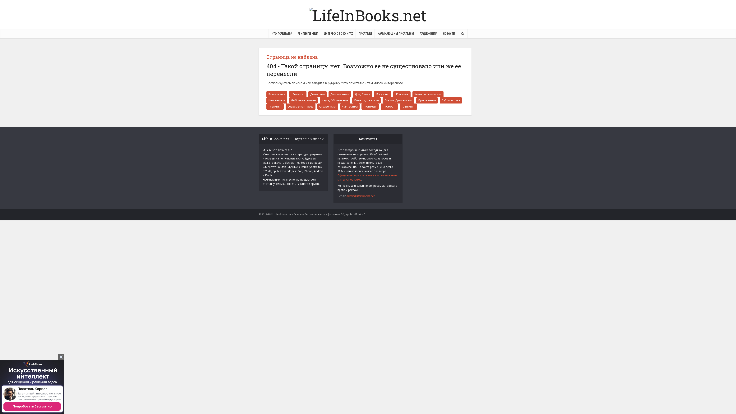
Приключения (427, 100)
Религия (275, 106)
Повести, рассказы (366, 100)
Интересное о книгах (338, 33)
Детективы (317, 94)
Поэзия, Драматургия (398, 100)
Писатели (365, 33)
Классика (402, 94)
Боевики (297, 94)
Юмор (389, 106)
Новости (449, 33)
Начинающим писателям (396, 33)
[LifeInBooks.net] (368, 14)
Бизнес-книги (276, 94)
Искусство (382, 94)
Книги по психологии (428, 94)
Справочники (327, 106)
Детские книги (339, 94)
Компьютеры (276, 100)
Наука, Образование (335, 100)
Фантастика (350, 106)
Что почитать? (282, 33)
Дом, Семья (362, 94)
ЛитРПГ (408, 106)
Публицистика (451, 100)
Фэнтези (370, 106)
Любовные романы (303, 100)
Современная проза (301, 106)
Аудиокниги (428, 33)
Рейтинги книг (308, 33)
